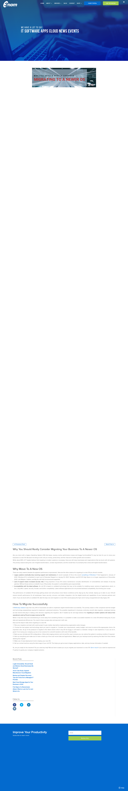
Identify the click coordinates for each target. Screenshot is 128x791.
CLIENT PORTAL (92, 3)
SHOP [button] (78, 3)
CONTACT (72, 3)
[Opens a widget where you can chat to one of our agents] (121, 788)
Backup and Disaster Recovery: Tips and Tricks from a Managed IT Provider (23, 677)
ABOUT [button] (48, 3)
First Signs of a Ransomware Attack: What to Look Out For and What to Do (23, 689)
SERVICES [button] (57, 3)
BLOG (65, 3)
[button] (84, 738)
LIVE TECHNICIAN (111, 3)
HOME (42, 3)
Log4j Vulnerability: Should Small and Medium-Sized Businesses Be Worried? (23, 666)
